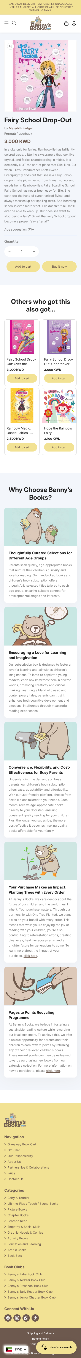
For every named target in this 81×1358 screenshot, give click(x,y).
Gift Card (14, 1150)
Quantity (11, 241)
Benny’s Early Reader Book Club (30, 1291)
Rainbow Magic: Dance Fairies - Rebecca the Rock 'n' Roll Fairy (21, 430)
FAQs (11, 1173)
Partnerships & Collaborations (28, 1167)
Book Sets (15, 1255)
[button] (8, 23)
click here (30, 955)
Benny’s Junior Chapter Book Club (32, 1297)
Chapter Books (18, 1215)
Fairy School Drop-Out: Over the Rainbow (21, 361)
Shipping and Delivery (40, 1333)
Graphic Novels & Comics (25, 1232)
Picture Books (17, 1209)
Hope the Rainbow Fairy (58, 430)
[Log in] (74, 23)
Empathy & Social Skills (24, 1226)
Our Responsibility (20, 1156)
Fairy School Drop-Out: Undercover (58, 361)
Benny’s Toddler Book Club (27, 1280)
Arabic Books (17, 1250)
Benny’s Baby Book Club (25, 1274)
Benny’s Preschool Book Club (28, 1286)
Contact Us (15, 1179)
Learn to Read (17, 1221)
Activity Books (18, 1238)
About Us (14, 1161)
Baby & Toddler (18, 1198)
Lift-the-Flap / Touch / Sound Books (33, 1203)
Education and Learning (24, 1244)
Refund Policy (40, 1338)
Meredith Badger (21, 128)
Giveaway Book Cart (22, 1144)
